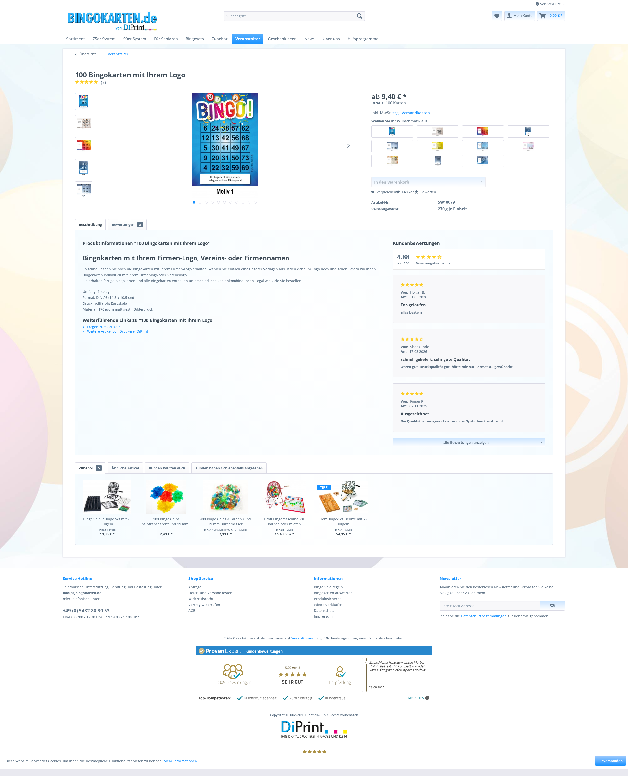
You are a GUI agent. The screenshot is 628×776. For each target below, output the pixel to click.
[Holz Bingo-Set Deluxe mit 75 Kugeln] (343, 497)
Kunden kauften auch (167, 468)
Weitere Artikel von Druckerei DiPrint (117, 331)
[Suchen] (359, 16)
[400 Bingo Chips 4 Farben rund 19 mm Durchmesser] (225, 497)
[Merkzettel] (497, 16)
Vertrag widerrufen (204, 604)
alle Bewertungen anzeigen (466, 442)
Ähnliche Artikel (125, 468)
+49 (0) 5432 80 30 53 (86, 610)
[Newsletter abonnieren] (552, 606)
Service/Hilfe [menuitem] (550, 4)
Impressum (323, 616)
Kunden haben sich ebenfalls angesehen (229, 468)
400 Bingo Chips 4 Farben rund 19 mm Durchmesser (225, 521)
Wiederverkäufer (328, 604)
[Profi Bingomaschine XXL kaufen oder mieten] (284, 497)
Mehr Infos (416, 698)
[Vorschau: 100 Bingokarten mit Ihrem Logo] (83, 101)
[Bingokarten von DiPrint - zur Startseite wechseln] (126, 21)
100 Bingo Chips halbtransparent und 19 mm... (166, 521)
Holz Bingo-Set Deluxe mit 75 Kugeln (343, 521)
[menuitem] (294, 16)
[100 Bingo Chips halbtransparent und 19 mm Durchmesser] (166, 497)
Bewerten (427, 192)
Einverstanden (610, 760)
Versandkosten (302, 638)
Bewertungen (126, 224)
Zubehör (89, 468)
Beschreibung (90, 224)
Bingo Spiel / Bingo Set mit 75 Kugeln (107, 521)
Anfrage (194, 587)
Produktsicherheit (329, 598)
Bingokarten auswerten (333, 593)
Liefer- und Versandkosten (210, 593)
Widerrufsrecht (200, 598)
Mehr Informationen (180, 761)
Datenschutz (324, 610)
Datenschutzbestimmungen (484, 616)
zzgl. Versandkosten (411, 113)
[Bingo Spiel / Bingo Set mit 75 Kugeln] (107, 497)
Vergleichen (386, 192)
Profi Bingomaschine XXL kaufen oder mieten (284, 521)
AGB (191, 610)
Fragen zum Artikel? (103, 326)
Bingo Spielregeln (328, 587)
